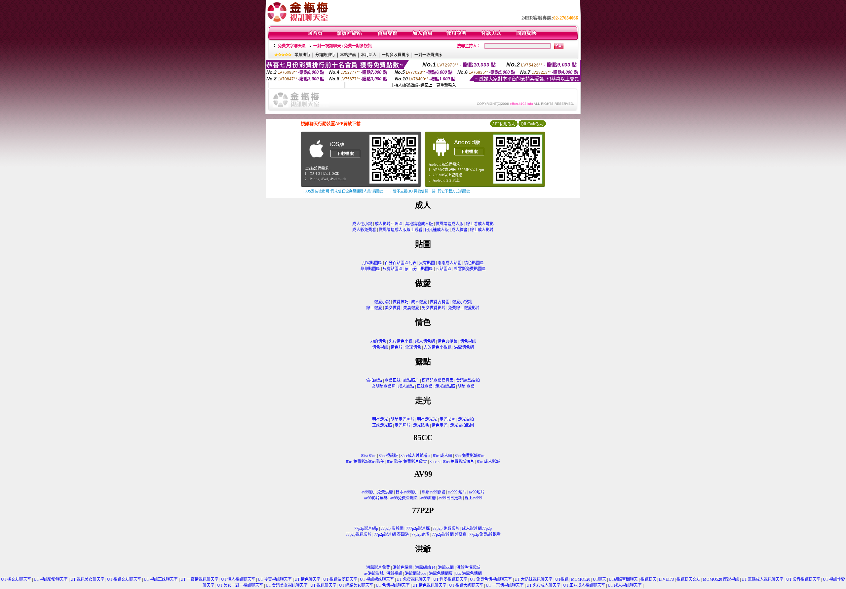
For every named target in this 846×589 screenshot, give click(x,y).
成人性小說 (362, 224)
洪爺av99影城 (433, 492)
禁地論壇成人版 (419, 224)
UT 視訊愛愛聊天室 (51, 579)
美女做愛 (393, 308)
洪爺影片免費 (378, 567)
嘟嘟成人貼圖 (449, 263)
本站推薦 (348, 55)
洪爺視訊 (394, 573)
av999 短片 (457, 492)
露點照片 (411, 380)
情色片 (397, 347)
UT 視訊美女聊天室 (87, 579)
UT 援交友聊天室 (16, 579)
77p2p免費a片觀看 (485, 534)
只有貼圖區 (393, 269)
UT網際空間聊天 (623, 579)
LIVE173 (666, 579)
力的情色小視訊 (437, 347)
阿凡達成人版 (437, 230)
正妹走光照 (382, 425)
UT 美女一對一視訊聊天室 (240, 585)
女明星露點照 (384, 386)
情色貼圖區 (474, 263)
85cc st (435, 461)
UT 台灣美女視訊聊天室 (287, 585)
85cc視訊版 (388, 455)
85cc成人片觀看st (415, 455)
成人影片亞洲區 (389, 224)
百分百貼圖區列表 (400, 263)
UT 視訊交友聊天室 (124, 579)
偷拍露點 (374, 380)
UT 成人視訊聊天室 (625, 585)
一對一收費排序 (428, 55)
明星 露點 (466, 386)
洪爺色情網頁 (441, 573)
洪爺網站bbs (415, 573)
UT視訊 (561, 579)
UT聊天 (599, 579)
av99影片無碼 (376, 498)
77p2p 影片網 (392, 528)
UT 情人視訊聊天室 (238, 579)
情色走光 (439, 425)
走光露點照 (445, 386)
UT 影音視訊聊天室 (803, 579)
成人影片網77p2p (477, 528)
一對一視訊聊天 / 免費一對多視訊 (342, 46)
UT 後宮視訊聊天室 (275, 579)
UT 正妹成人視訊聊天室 (584, 585)
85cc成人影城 (488, 461)
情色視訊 (468, 341)
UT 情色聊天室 (307, 579)
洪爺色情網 (402, 567)
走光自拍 (466, 419)
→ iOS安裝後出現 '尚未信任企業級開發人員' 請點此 (342, 191)
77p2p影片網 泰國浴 (391, 534)
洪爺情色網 (464, 347)
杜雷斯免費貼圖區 (470, 269)
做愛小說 (382, 302)
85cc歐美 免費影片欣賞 (407, 461)
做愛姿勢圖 (439, 302)
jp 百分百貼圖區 (419, 269)
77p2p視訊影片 (358, 534)
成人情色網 (425, 341)
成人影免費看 (364, 230)
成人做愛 (419, 302)
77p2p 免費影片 (446, 528)
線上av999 (473, 498)
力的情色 (378, 341)
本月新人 (369, 55)
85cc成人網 (442, 455)
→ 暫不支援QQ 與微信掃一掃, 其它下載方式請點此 (429, 191)
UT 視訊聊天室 (323, 585)
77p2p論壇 (420, 534)
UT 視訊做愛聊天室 (340, 579)
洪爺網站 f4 (425, 567)
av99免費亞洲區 (404, 498)
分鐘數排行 (325, 55)
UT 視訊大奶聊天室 (466, 585)
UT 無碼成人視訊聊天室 (763, 579)
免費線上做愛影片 (464, 308)
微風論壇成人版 (449, 224)
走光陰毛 (421, 425)
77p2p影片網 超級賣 (449, 534)
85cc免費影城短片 (458, 461)
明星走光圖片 (402, 419)
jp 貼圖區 (443, 269)
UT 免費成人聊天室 (543, 585)
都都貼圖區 (370, 269)
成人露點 (406, 386)
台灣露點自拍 (468, 380)
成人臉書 (459, 230)
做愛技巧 (400, 302)
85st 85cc (368, 455)
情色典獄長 (447, 341)
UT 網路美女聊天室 (356, 585)
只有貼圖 (427, 263)
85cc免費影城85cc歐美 (365, 461)
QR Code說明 (532, 124)
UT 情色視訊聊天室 (429, 585)
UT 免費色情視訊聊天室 (491, 579)
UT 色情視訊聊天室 (393, 585)
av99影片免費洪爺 (377, 492)
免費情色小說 (400, 341)
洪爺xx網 (446, 567)
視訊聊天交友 (688, 579)
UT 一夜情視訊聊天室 (199, 579)
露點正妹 (393, 380)
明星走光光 (427, 419)
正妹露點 (425, 386)
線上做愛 (374, 308)
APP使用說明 (504, 124)
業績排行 (302, 55)
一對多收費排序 (395, 55)
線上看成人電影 (480, 224)
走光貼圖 (447, 419)
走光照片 (402, 425)
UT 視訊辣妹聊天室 (377, 579)
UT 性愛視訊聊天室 (450, 579)
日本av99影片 (407, 492)
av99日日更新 (450, 498)
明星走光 (380, 419)
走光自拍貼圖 (462, 425)
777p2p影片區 (418, 528)
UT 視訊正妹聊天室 (161, 579)
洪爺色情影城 (468, 567)
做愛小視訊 (462, 302)
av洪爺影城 (374, 573)
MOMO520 (580, 579)
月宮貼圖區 (372, 263)
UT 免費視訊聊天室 (414, 579)
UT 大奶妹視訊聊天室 (534, 579)
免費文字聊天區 (292, 46)
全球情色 (413, 347)
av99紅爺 (428, 498)
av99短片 (476, 492)
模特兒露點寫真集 (437, 380)
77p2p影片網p (366, 528)
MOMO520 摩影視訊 (721, 579)
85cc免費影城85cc (470, 455)
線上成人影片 (482, 230)
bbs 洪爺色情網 (468, 573)
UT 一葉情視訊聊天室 (505, 585)
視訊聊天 (648, 579)
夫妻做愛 (411, 308)
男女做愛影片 (433, 308)
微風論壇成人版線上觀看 (400, 230)
